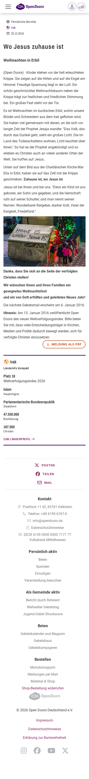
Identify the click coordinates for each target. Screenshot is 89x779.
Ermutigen (43, 573)
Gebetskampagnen (43, 648)
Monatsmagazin (42, 667)
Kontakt (44, 499)
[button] (44, 465)
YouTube (51, 750)
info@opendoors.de (47, 521)
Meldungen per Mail (43, 674)
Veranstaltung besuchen (42, 580)
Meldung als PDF (67, 344)
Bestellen (43, 659)
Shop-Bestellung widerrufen (43, 688)
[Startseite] (30, 6)
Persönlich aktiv (43, 551)
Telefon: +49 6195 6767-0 (47, 514)
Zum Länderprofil (16, 439)
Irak (13, 28)
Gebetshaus (43, 641)
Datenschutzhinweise (47, 528)
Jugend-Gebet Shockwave (43, 614)
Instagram (23, 750)
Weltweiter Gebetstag (43, 607)
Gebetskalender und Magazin (43, 634)
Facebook (37, 750)
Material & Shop (43, 681)
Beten (42, 560)
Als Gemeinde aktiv (43, 592)
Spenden (42, 566)
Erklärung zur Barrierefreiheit (44, 738)
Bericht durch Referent (43, 600)
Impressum (44, 720)
